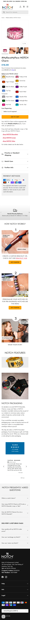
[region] (15, 466)
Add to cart (15, 117)
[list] (15, 33)
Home (3, 17)
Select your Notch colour (10, 74)
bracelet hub (21, 258)
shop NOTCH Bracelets (10, 134)
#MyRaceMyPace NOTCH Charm (13, 17)
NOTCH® (8, 616)
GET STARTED (15, 307)
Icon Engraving (6, 108)
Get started (15, 262)
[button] (24, 6)
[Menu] (27, 6)
